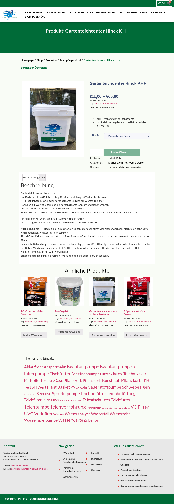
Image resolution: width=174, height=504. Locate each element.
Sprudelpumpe (66, 393)
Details (41, 177)
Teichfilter (33, 399)
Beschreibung (31, 177)
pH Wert (39, 387)
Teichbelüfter (93, 393)
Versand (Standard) (105, 103)
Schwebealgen (136, 386)
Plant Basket (58, 386)
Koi (26, 380)
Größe (95, 135)
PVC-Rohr (79, 387)
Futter (105, 374)
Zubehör (91, 420)
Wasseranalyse (78, 414)
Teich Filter (50, 400)
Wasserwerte (136, 162)
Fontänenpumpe (85, 373)
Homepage (27, 60)
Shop (40, 60)
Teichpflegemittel (70, 60)
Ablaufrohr (33, 366)
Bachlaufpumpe (83, 366)
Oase (58, 380)
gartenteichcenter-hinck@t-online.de (29, 468)
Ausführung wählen (69, 331)
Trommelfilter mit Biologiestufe (114, 408)
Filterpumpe (36, 373)
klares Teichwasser (128, 373)
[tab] (30, 177)
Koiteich (50, 381)
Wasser (58, 414)
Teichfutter (120, 399)
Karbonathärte (116, 167)
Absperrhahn (55, 366)
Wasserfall (100, 414)
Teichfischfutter (97, 399)
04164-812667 (20, 465)
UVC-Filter (138, 406)
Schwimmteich (30, 394)
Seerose (44, 393)
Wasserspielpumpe (41, 420)
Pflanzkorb (73, 380)
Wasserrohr (120, 413)
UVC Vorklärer (38, 413)
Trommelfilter (93, 407)
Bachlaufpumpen (117, 366)
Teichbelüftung (121, 393)
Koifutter (38, 380)
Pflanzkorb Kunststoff (102, 380)
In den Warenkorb (122, 152)
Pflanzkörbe (132, 380)
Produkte (51, 60)
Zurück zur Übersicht (34, 67)
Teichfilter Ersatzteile (71, 400)
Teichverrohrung (68, 407)
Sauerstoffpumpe (104, 386)
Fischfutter (60, 373)
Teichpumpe (36, 407)
